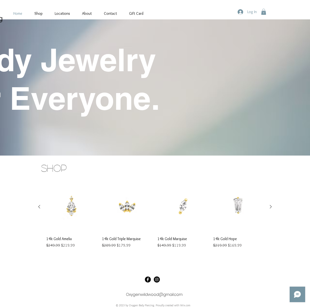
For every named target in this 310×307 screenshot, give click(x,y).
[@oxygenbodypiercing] (157, 279)
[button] (263, 12)
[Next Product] (271, 207)
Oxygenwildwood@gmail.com (154, 294)
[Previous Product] (39, 207)
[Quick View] (71, 206)
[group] (155, 217)
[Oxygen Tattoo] (148, 279)
